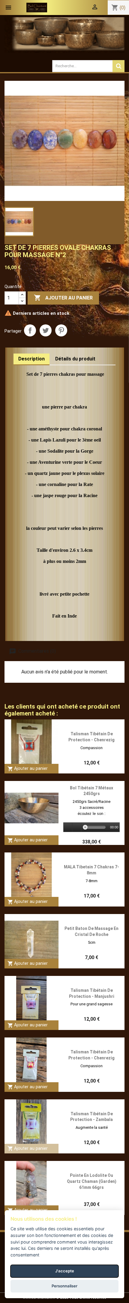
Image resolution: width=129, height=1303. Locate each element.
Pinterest (61, 330)
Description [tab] (31, 359)
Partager (30, 330)
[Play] (68, 827)
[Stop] (76, 827)
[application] (91, 827)
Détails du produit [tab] (75, 359)
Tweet (46, 330)
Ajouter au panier (63, 297)
